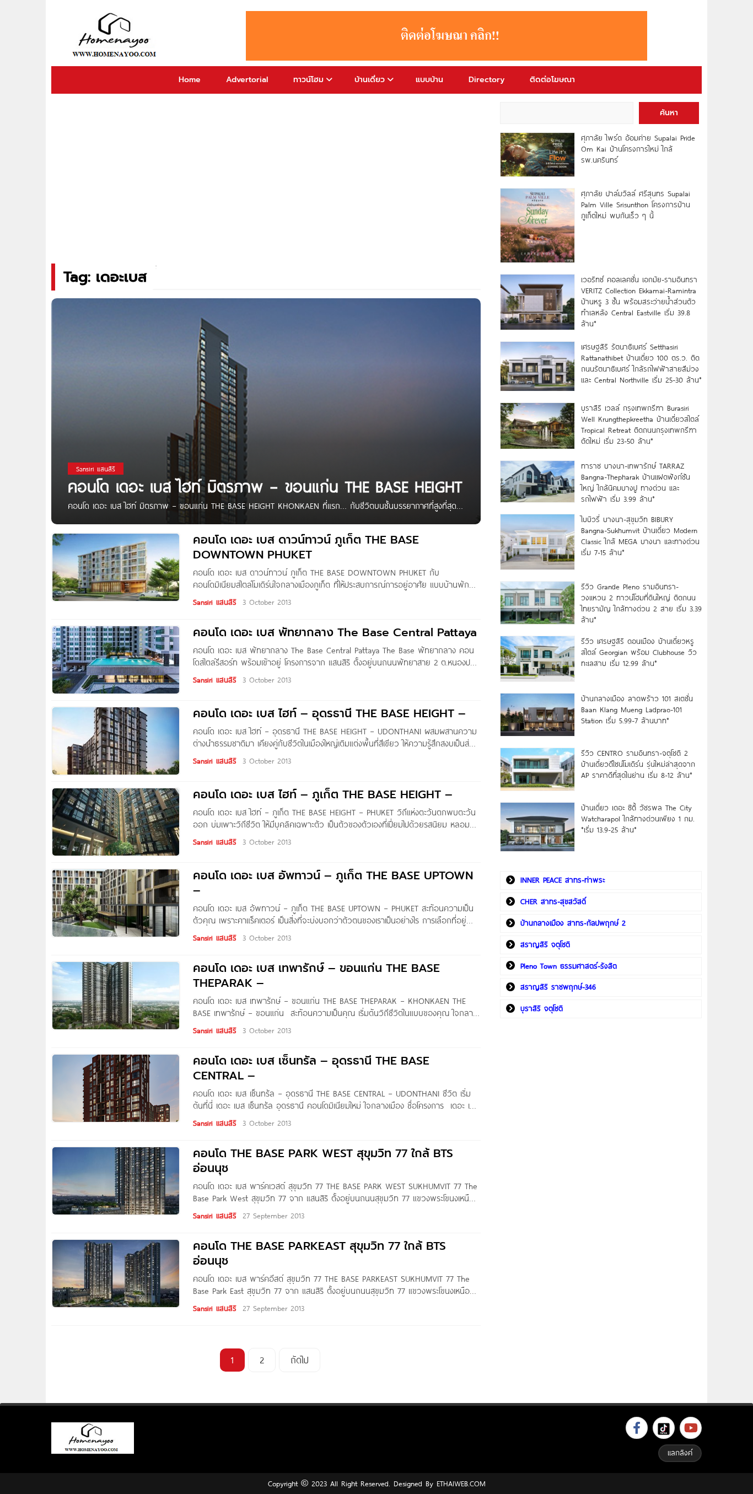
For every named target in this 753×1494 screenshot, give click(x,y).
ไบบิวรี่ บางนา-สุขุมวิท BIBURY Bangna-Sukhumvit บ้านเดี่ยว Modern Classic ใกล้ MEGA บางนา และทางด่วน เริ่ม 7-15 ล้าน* (640, 536)
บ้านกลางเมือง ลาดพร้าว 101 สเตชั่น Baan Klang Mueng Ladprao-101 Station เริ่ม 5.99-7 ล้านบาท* (637, 709)
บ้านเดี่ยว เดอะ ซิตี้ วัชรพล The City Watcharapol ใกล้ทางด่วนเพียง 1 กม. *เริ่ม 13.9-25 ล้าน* (638, 818)
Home (190, 79)
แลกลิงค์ (680, 1452)
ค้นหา (669, 113)
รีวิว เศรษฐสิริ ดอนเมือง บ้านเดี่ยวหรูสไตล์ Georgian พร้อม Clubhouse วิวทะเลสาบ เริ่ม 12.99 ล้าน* (639, 652)
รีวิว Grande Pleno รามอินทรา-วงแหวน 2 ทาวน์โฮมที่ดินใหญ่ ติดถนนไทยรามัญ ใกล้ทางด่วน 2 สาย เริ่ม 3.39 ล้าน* (641, 603)
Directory (486, 79)
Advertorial (247, 79)
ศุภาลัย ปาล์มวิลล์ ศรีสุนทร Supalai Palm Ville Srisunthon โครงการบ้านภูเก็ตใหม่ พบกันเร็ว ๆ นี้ (635, 204)
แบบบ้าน (429, 79)
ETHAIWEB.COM (461, 1483)
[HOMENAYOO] (116, 36)
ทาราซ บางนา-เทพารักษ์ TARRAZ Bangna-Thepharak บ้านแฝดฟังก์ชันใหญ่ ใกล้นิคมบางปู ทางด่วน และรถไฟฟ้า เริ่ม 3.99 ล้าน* (635, 482)
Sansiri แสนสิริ (214, 602)
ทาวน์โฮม (308, 79)
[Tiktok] (664, 1428)
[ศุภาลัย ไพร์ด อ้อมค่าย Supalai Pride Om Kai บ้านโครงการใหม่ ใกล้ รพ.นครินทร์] (537, 154)
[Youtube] (691, 1428)
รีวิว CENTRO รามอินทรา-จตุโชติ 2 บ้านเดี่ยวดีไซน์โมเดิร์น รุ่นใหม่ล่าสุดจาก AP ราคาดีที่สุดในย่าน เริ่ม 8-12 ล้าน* (638, 764)
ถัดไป (300, 1360)
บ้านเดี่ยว (369, 79)
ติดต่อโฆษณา (552, 79)
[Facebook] (637, 1428)
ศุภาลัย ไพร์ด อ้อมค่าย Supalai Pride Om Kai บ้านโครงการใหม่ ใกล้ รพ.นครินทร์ (638, 148)
